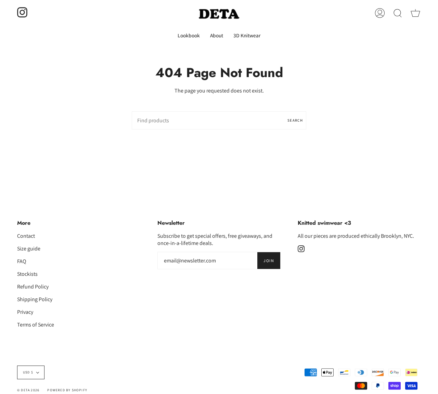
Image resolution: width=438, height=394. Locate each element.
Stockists (27, 274)
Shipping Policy (34, 299)
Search (295, 120)
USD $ (28, 372)
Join (268, 260)
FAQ (21, 261)
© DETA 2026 (28, 390)
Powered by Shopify (67, 390)
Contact (26, 235)
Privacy (25, 312)
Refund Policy (33, 286)
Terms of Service (35, 324)
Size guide (28, 248)
